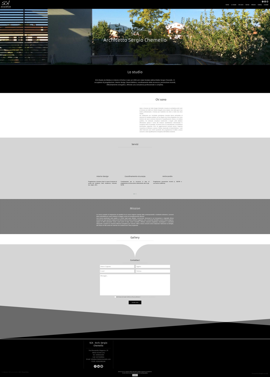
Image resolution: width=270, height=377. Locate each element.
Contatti (266, 4)
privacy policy (144, 372)
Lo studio (233, 4)
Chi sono (240, 4)
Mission (253, 4)
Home (227, 4)
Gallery (260, 4)
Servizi (247, 4)
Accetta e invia (135, 302)
